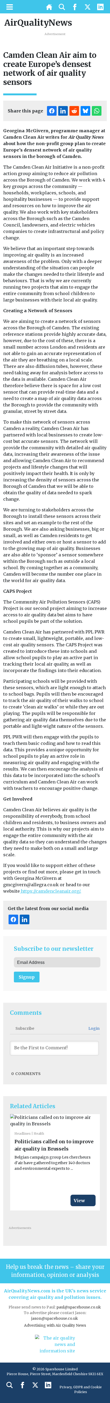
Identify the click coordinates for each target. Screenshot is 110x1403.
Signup (27, 977)
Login (94, 1028)
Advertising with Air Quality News (55, 1325)
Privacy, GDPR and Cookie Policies (81, 1389)
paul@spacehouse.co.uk (79, 1307)
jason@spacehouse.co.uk (55, 1318)
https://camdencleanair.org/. (50, 891)
